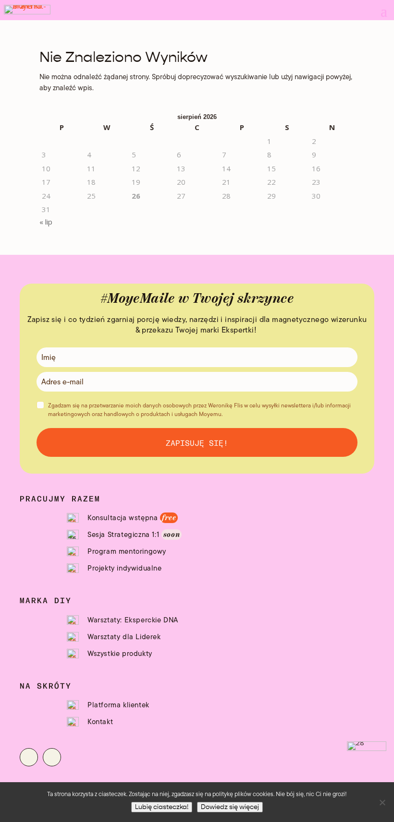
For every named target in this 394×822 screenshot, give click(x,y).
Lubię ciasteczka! (161, 807)
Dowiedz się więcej (230, 807)
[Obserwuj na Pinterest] (52, 757)
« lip (45, 221)
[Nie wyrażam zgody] (382, 802)
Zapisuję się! (197, 442)
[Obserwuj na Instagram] (29, 757)
